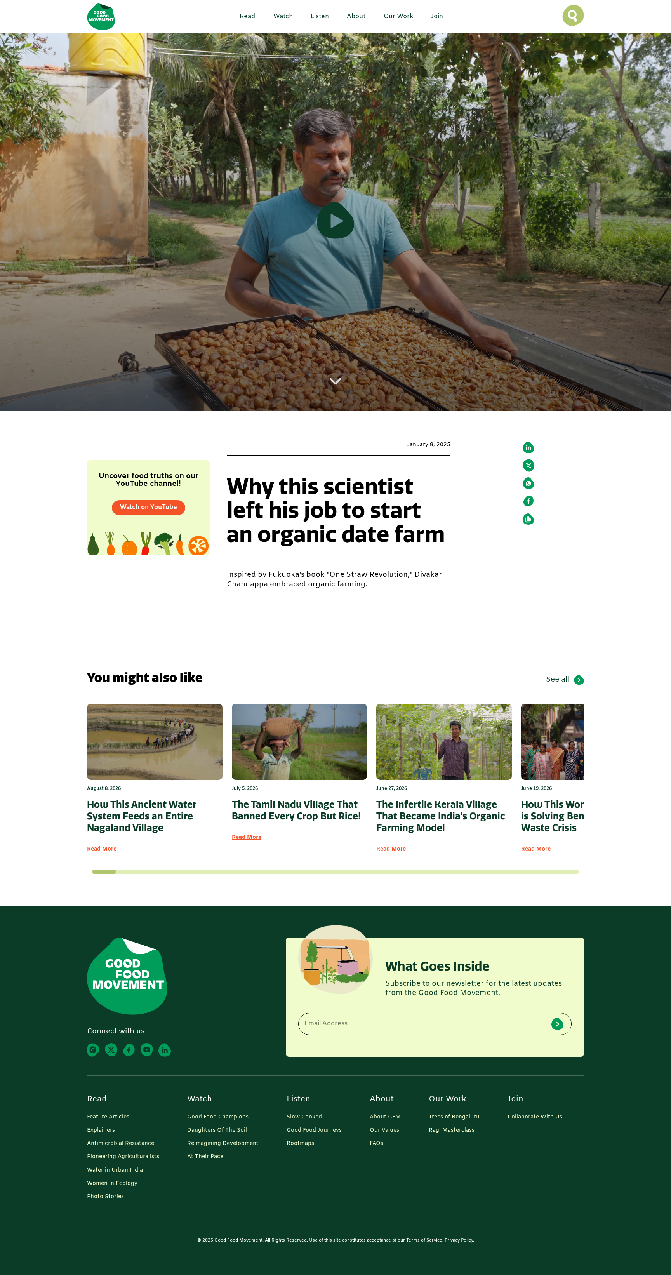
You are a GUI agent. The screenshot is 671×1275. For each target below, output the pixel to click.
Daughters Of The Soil (217, 1130)
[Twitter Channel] (111, 1050)
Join (515, 1099)
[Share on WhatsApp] (528, 483)
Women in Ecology (112, 1183)
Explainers (101, 1130)
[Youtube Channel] (147, 1050)
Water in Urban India (115, 1170)
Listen (298, 1099)
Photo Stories (105, 1196)
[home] (101, 16)
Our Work (447, 1099)
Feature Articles (108, 1117)
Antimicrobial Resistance (120, 1143)
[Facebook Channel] (129, 1050)
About (382, 1099)
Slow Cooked (304, 1117)
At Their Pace (205, 1156)
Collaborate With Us (535, 1117)
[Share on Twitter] (528, 465)
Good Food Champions (218, 1117)
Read (97, 1099)
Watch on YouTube (148, 507)
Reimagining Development (223, 1143)
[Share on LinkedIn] (528, 447)
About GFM (385, 1117)
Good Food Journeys (314, 1130)
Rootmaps (300, 1143)
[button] (244, 16)
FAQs (376, 1143)
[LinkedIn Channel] (164, 1050)
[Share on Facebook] (528, 501)
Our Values (384, 1130)
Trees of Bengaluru (454, 1117)
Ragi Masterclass (452, 1130)
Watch (199, 1099)
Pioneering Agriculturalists (123, 1156)
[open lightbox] (335, 222)
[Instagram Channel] (93, 1050)
